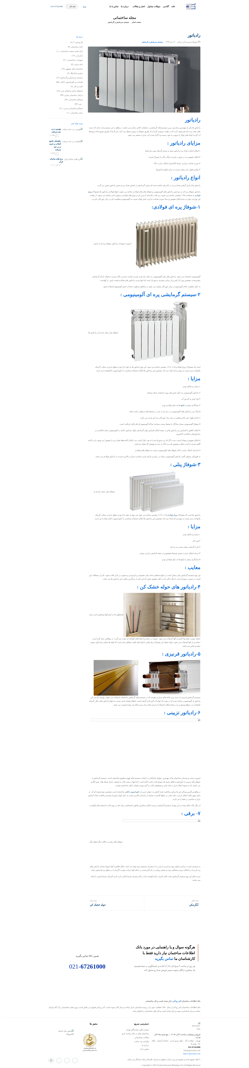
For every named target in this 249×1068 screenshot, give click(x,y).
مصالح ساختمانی (76, 100)
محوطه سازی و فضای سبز (72, 91)
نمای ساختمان (77, 113)
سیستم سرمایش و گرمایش (118, 22)
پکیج (182, 405)
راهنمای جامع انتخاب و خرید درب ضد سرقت (55, 145)
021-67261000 (56, 6)
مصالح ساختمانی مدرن (73, 108)
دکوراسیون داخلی (132, 792)
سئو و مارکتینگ (76, 73)
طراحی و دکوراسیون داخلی (71, 82)
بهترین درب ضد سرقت (56, 130)
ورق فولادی (172, 515)
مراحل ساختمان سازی (73, 95)
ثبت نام (72, 6)
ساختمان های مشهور (74, 69)
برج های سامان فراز (56, 160)
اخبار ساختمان (77, 47)
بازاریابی (79, 56)
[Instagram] (75, 1060)
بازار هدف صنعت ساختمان (72, 51)
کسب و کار (78, 86)
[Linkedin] (59, 1060)
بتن (80, 104)
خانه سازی (78, 64)
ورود (84, 6)
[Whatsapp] (67, 1060)
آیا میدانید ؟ (78, 42)
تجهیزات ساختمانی (75, 60)
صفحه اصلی (136, 22)
